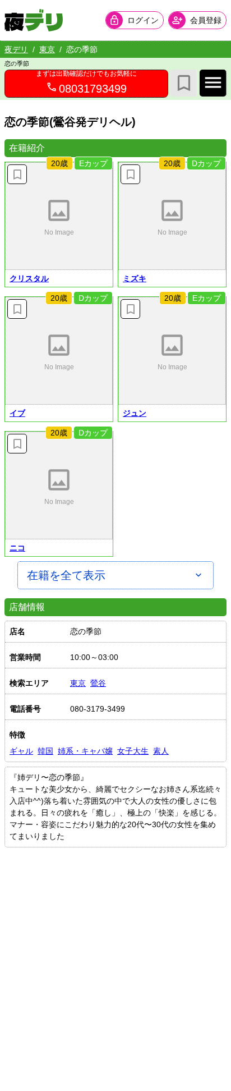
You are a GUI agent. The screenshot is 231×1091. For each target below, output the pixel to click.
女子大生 (133, 750)
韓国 (45, 750)
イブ (17, 413)
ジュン (134, 413)
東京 (47, 49)
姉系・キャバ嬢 (85, 750)
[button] (59, 216)
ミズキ (134, 278)
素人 (161, 750)
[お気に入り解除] (17, 174)
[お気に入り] (183, 83)
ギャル (21, 750)
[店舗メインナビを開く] (213, 83)
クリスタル (29, 278)
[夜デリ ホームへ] (33, 20)
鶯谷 (98, 683)
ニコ (17, 547)
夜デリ (16, 49)
